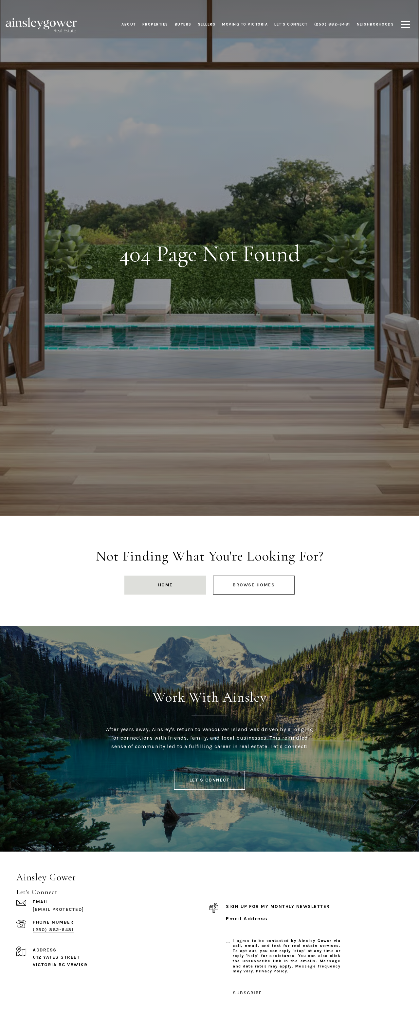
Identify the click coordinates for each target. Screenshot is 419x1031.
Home (165, 585)
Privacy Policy (271, 971)
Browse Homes (254, 585)
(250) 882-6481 (53, 929)
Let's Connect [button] (210, 780)
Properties (155, 24)
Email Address (247, 918)
